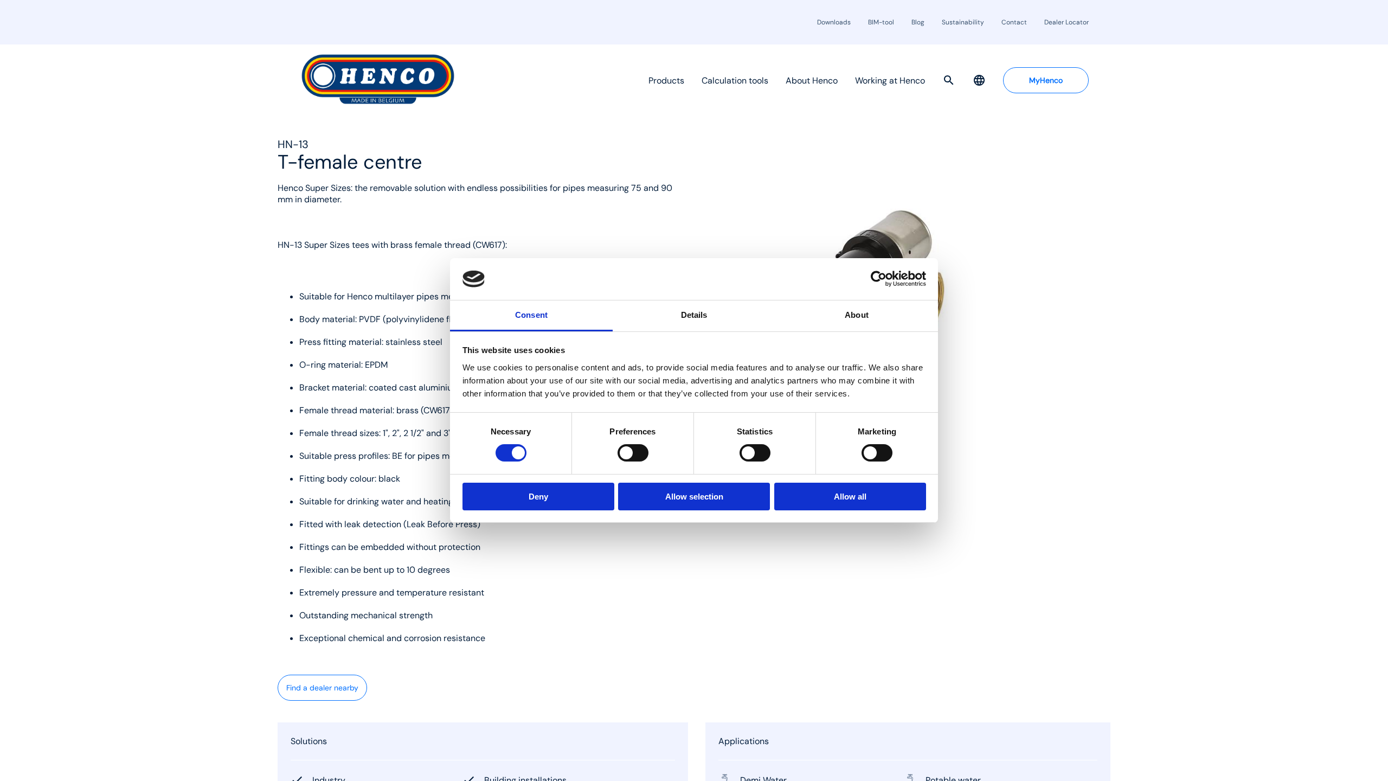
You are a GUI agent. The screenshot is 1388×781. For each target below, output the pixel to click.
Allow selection (694, 496)
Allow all (850, 496)
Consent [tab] (531, 314)
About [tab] (857, 314)
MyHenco (1046, 80)
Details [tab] (694, 314)
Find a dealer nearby (322, 688)
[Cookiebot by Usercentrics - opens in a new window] (878, 279)
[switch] (633, 453)
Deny (538, 496)
